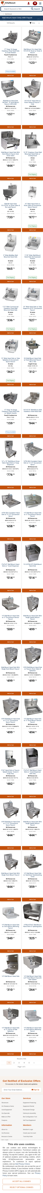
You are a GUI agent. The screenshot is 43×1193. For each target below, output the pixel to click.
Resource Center (7, 1136)
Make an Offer (6, 1117)
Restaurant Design (29, 1109)
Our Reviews (5, 1133)
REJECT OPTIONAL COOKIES (21, 1187)
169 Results (11, 23)
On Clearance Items (8, 1106)
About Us (4, 1129)
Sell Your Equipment (29, 1120)
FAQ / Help (5, 1140)
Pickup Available (10, 71)
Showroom (5, 1102)
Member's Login (28, 1129)
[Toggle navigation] (40, 3)
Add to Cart (10, 75)
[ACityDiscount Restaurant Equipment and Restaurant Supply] (8, 3)
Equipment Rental (28, 1106)
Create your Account (29, 1133)
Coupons (4, 1120)
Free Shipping (32, 174)
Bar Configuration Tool (30, 1117)
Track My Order (28, 1136)
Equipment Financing (29, 1102)
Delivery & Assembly (29, 1113)
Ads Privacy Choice (22, 1164)
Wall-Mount (8, 14)
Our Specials (6, 1113)
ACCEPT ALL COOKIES (21, 1181)
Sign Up (36, 1090)
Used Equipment (7, 1109)
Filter (33, 23)
